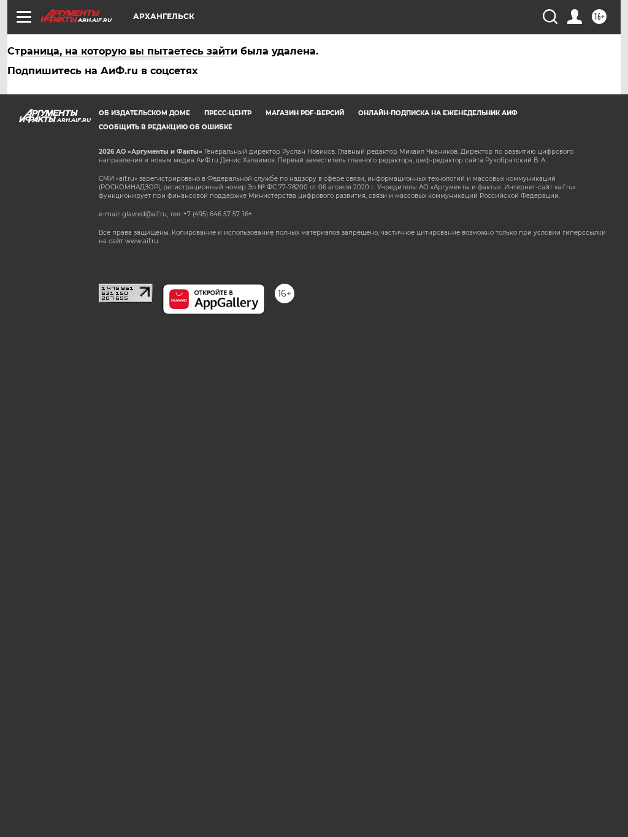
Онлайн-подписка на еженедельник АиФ (438, 113)
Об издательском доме (144, 113)
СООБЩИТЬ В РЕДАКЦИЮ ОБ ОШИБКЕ (165, 127)
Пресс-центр (227, 113)
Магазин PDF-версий (305, 113)
